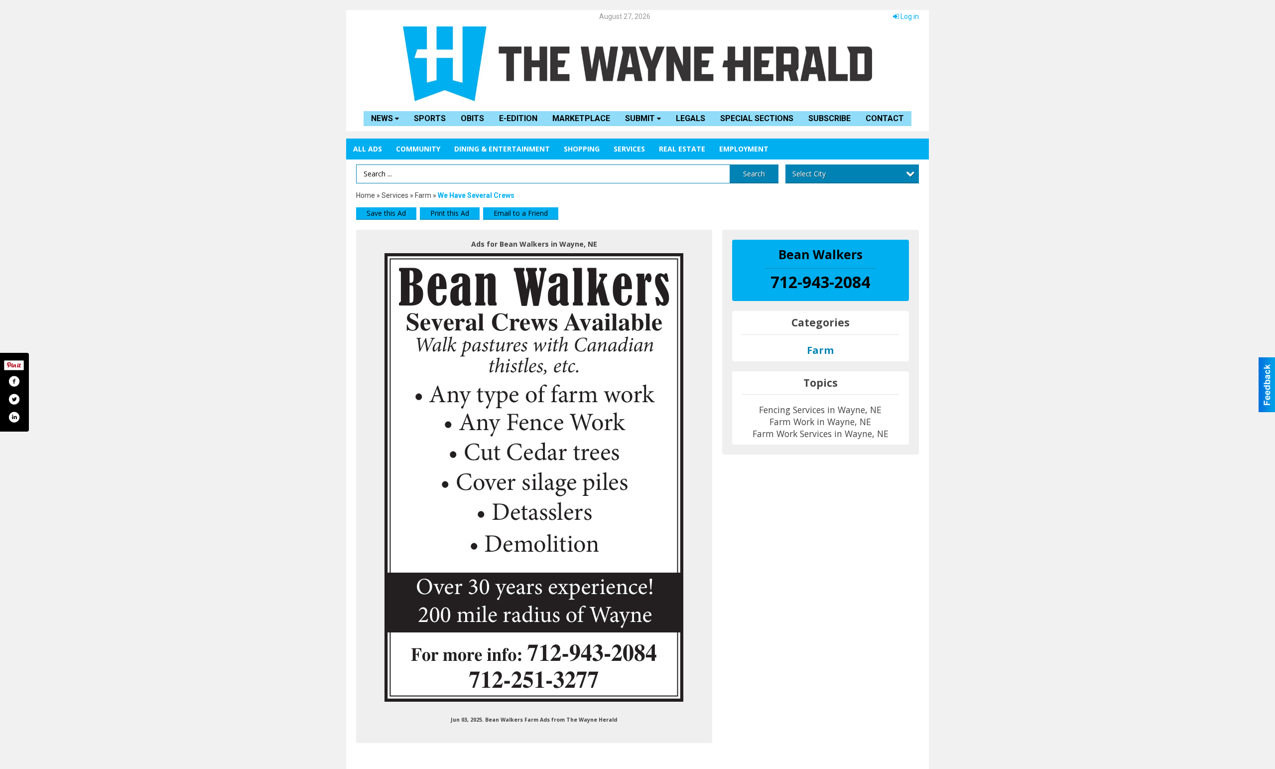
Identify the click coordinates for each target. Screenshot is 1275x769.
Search (754, 173)
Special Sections (756, 118)
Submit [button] (641, 118)
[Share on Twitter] (13, 399)
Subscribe (829, 118)
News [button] (383, 118)
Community (418, 149)
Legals (690, 118)
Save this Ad (386, 213)
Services (629, 149)
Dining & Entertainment (502, 149)
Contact (885, 118)
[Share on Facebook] (13, 381)
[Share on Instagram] (13, 417)
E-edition (518, 118)
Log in (909, 16)
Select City (809, 173)
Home (365, 195)
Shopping (582, 149)
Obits (472, 118)
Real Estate (682, 149)
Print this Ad (449, 213)
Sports (430, 118)
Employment (743, 149)
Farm (423, 195)
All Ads (367, 149)
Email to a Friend (521, 213)
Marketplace (581, 118)
